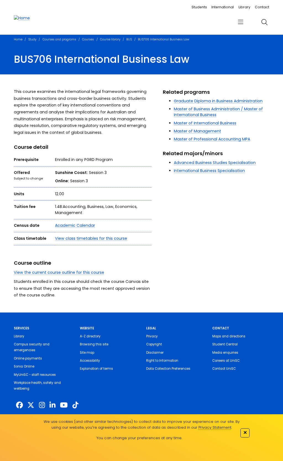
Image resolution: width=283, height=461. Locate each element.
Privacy (152, 336)
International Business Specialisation (209, 170)
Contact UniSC (224, 368)
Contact (262, 7)
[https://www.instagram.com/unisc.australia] (42, 405)
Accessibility (90, 360)
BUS (129, 39)
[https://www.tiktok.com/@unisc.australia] (75, 405)
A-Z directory (90, 336)
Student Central (225, 344)
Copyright (154, 344)
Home (18, 39)
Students (199, 7)
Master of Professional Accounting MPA (212, 139)
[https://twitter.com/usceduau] (30, 405)
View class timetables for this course (91, 238)
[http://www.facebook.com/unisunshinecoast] (19, 405)
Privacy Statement (214, 427)
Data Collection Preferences (168, 368)
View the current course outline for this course (59, 272)
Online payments (28, 358)
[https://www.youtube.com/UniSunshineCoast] (64, 405)
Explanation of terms (96, 368)
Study (32, 39)
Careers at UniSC (226, 360)
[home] (22, 18)
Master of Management (197, 131)
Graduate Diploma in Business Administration (218, 101)
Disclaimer (155, 352)
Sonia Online (24, 366)
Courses (88, 39)
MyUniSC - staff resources (35, 375)
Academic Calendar (75, 225)
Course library (110, 39)
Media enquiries (225, 352)
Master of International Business (205, 123)
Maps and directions (228, 336)
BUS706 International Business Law (163, 39)
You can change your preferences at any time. (139, 438)
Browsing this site (94, 344)
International (222, 7)
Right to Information (162, 360)
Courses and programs (59, 39)
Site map (87, 352)
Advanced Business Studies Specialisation (215, 162)
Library (244, 7)
